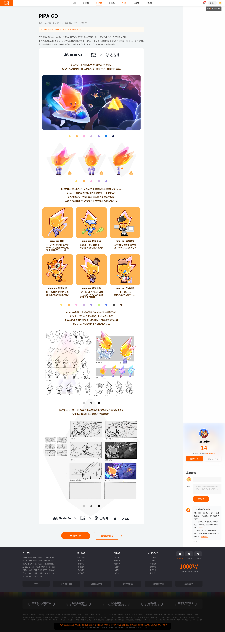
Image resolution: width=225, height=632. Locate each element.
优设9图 (81, 570)
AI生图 (117, 573)
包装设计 (120, 615)
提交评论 (201, 499)
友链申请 (153, 567)
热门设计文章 (66, 615)
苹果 (165, 615)
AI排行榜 (117, 564)
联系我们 (153, 560)
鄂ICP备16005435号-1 (122, 627)
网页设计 (74, 615)
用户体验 (127, 615)
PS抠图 (196, 615)
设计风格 (192, 620)
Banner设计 (148, 620)
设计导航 (81, 564)
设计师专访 (65, 617)
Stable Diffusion (50, 615)
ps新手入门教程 (92, 620)
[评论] (207, 489)
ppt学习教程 (145, 617)
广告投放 (153, 557)
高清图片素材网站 (180, 615)
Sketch (97, 617)
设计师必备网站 (119, 617)
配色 (72, 617)
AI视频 (117, 570)
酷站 (160, 615)
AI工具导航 (185, 620)
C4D (109, 615)
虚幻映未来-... (58, 23)
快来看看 (204, 536)
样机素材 (91, 617)
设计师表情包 (171, 620)
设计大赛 (134, 615)
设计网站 (39, 620)
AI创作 (178, 620)
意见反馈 (153, 570)
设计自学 (191, 617)
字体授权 (153, 573)
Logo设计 (169, 617)
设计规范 (170, 615)
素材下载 (189, 615)
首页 (40, 23)
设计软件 (84, 617)
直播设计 (92, 615)
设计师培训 (137, 617)
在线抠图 (83, 620)
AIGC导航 (33, 615)
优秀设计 (55, 620)
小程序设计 (57, 617)
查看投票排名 (107, 535)
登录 (211, 8)
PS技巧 (162, 617)
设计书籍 (110, 617)
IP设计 (80, 615)
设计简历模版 (130, 620)
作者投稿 (153, 564)
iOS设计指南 (154, 617)
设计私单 (176, 617)
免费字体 (141, 615)
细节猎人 (81, 573)
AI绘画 (58, 615)
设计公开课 (129, 617)
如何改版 (77, 617)
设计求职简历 (109, 620)
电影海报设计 (139, 620)
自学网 (77, 620)
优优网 (24, 620)
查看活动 (201, 527)
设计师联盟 (31, 620)
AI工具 (117, 557)
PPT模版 (25, 617)
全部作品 (68, 23)
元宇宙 (86, 615)
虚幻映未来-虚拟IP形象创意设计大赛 (67, 29)
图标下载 (101, 620)
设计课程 (81, 567)
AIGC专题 (81, 557)
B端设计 (98, 615)
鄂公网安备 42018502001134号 (138, 627)
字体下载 (39, 617)
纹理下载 (32, 617)
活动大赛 (47, 23)
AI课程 (117, 567)
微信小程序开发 (47, 617)
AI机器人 (117, 560)
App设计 (155, 620)
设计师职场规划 (119, 620)
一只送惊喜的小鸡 (201, 509)
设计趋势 (162, 620)
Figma (104, 615)
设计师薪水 (183, 617)
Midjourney (41, 615)
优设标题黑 (148, 615)
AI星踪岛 (81, 560)
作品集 (156, 615)
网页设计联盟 (47, 620)
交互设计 (62, 620)
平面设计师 (70, 620)
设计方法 (199, 620)
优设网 (197, 617)
